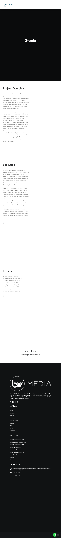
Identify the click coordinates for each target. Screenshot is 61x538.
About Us (12, 413)
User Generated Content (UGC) (17, 452)
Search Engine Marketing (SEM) (17, 439)
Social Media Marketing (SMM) (17, 444)
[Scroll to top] (58, 535)
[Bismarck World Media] (9, 4)
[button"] (10, 402)
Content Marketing (14, 460)
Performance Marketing (15, 447)
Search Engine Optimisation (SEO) (18, 442)
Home (11, 410)
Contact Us (12, 430)
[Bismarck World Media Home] (30, 383)
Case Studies (13, 418)
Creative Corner (14, 420)
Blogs (11, 425)
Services (12, 415)
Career (11, 428)
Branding (12, 423)
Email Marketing (14, 455)
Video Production (14, 449)
